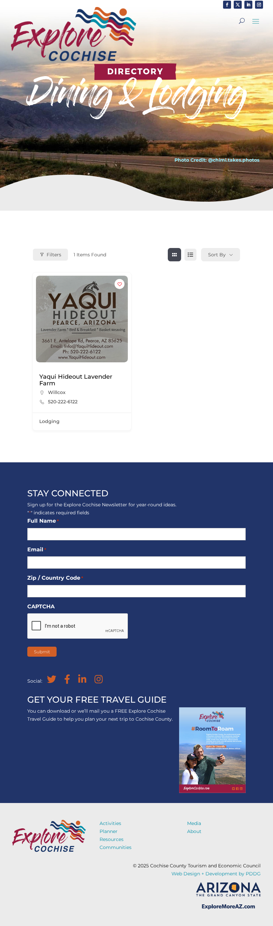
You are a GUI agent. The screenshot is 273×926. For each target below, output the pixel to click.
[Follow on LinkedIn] (248, 5)
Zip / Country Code (55, 578)
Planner (109, 831)
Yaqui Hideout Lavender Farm (75, 380)
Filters (54, 255)
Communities (116, 847)
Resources (112, 839)
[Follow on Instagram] (259, 5)
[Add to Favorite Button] (120, 284)
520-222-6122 (63, 402)
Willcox (57, 392)
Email (36, 549)
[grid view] (174, 254)
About (194, 831)
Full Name (43, 521)
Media (194, 823)
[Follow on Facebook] (227, 5)
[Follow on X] (238, 5)
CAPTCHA (41, 606)
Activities (110, 823)
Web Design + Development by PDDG (216, 874)
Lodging (49, 421)
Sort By (217, 255)
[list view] (190, 254)
